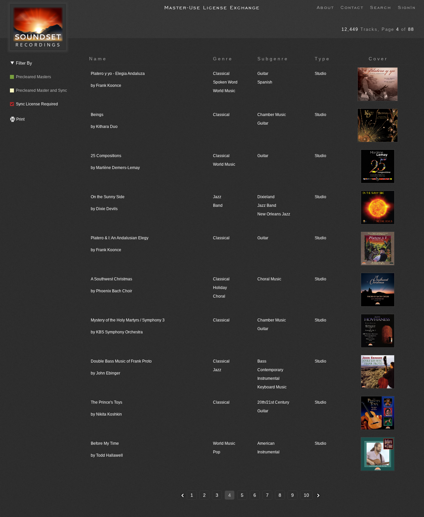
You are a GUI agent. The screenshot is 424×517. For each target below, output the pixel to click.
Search (380, 7)
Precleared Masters (32, 77)
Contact (352, 7)
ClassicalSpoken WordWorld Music (225, 82)
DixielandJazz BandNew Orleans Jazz (273, 205)
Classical (221, 114)
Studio (320, 73)
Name (98, 58)
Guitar (262, 155)
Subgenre (273, 58)
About (325, 7)
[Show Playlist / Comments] (378, 100)
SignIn (407, 7)
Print (20, 119)
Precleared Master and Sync (40, 90)
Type (322, 58)
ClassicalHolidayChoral (221, 288)
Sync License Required (36, 104)
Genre (223, 58)
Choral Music (269, 279)
